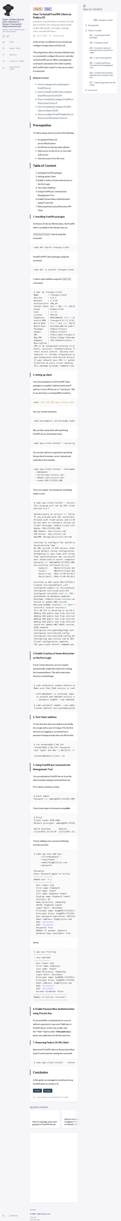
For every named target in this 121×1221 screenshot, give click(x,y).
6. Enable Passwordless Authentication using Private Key (101, 75)
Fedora (37, 1091)
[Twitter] (7, 37)
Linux (48, 9)
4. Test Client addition (103, 58)
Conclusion (92, 90)
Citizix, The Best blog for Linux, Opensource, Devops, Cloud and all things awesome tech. (13, 22)
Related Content (106, 20)
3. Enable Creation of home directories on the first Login (101, 50)
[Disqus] (54, 1167)
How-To (38, 9)
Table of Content (95, 30)
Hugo (38, 1220)
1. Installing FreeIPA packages (100, 36)
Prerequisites (93, 25)
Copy (71, 248)
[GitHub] (3, 37)
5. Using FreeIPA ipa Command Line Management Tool (101, 65)
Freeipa (47, 1091)
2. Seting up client (101, 42)
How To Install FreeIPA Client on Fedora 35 (52, 16)
